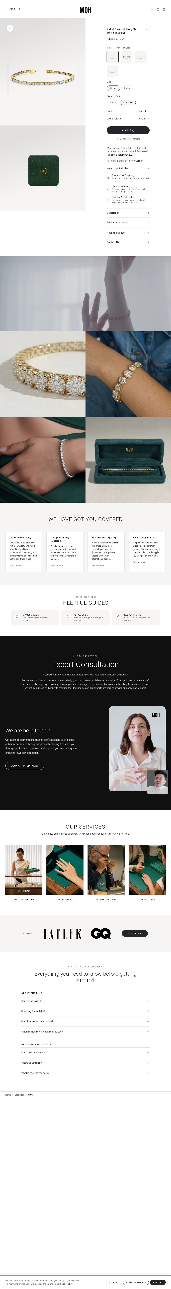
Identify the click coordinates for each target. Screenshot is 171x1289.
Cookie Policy (66, 1284)
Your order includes (117, 168)
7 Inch (127, 88)
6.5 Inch (113, 88)
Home (8, 1095)
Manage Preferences (136, 1282)
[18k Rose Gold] (140, 57)
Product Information (117, 222)
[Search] (20, 9)
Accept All (158, 1282)
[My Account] (152, 9)
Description (113, 212)
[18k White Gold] (126, 57)
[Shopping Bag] (164, 9)
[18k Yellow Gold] (112, 57)
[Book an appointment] (158, 9)
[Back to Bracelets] (10, 28)
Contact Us (113, 242)
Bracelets (19, 1095)
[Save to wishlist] (148, 30)
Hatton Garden (135, 160)
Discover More (135, 933)
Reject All (114, 1282)
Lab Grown (128, 102)
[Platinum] (112, 71)
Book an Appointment (130, 139)
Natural (113, 102)
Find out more (16, 566)
